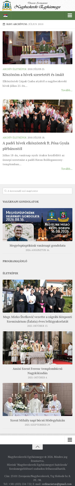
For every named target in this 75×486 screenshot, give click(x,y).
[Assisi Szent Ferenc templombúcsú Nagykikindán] (37, 347)
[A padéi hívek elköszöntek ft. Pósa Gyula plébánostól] (37, 116)
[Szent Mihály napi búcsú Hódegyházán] (37, 399)
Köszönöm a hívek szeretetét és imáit (33, 74)
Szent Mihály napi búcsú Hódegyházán (37, 420)
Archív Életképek (15, 69)
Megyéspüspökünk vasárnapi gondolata (37, 245)
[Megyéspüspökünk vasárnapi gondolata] (37, 224)
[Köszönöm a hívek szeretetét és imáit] (37, 47)
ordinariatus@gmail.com (57, 484)
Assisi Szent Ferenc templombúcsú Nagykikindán (37, 370)
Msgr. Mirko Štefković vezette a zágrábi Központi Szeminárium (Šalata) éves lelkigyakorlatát (37, 319)
